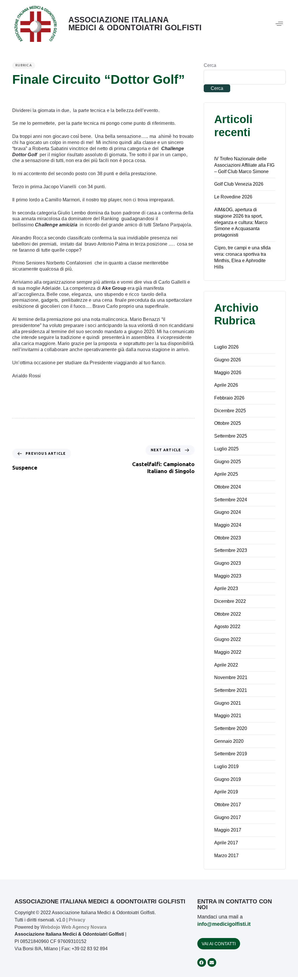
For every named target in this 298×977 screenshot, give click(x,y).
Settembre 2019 (230, 753)
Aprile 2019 (226, 791)
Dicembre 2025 (230, 410)
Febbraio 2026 (229, 397)
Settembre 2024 (230, 499)
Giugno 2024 (227, 512)
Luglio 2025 (226, 448)
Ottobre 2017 (227, 804)
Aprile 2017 (226, 842)
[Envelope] (211, 962)
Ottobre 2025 (227, 423)
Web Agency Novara (84, 927)
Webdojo (50, 927)
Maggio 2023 (227, 575)
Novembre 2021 (230, 677)
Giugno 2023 (227, 563)
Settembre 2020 (230, 728)
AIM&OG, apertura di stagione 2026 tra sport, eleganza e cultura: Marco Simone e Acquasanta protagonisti (240, 222)
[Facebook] (201, 962)
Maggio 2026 (227, 372)
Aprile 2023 (226, 588)
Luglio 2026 (226, 346)
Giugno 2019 (227, 779)
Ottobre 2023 (227, 537)
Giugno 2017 (227, 817)
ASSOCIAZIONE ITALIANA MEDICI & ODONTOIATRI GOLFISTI (135, 23)
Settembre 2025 (230, 436)
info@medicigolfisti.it (224, 924)
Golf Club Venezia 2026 (238, 184)
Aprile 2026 (226, 385)
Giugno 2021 (227, 703)
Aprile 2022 (226, 664)
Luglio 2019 (226, 766)
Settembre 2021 (230, 690)
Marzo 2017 (226, 855)
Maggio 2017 (227, 829)
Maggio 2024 (227, 525)
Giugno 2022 (227, 639)
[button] (279, 24)
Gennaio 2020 (229, 741)
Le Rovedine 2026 (233, 196)
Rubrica (23, 65)
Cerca (210, 65)
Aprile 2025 (226, 474)
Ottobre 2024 (227, 486)
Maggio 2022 (227, 652)
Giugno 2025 (227, 461)
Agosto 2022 (227, 626)
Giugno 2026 (227, 359)
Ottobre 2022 (227, 614)
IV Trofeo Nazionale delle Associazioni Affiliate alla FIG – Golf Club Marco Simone (244, 165)
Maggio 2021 (227, 715)
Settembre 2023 (230, 550)
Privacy (77, 919)
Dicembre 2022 (230, 601)
